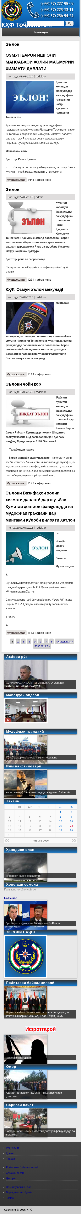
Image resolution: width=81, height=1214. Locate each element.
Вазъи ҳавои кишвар (18, 1187)
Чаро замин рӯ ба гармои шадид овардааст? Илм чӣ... (38, 792)
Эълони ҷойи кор (23, 384)
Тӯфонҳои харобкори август (22, 875)
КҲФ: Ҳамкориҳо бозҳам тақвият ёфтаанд (31, 757)
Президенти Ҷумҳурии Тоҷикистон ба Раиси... (33, 923)
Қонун (10, 1153)
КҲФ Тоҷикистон (26, 24)
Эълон (12, 189)
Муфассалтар (17, 180)
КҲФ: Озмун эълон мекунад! (34, 289)
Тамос (10, 1197)
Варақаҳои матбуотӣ (19, 1192)
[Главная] (11, 19)
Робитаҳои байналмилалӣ (22, 1167)
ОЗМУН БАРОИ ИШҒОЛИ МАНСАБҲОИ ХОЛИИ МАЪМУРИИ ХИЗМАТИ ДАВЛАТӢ (40, 62)
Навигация (40, 32)
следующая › (64, 641)
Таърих (10, 1158)
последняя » (42, 645)
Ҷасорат (11, 1178)
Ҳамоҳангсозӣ (15, 1172)
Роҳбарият (12, 1147)
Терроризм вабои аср (18, 1057)
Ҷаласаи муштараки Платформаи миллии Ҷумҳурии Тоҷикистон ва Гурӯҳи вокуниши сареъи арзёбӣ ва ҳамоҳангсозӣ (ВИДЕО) (38, 1016)
